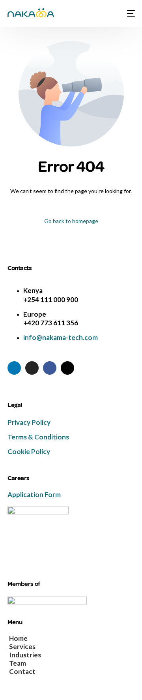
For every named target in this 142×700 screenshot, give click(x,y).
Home (18, 638)
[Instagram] (32, 368)
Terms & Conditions (38, 437)
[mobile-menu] (130, 13)
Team (17, 663)
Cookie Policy (28, 451)
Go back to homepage (71, 221)
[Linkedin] (14, 368)
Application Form (34, 494)
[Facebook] (49, 368)
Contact (22, 672)
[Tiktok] (67, 368)
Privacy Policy (28, 422)
